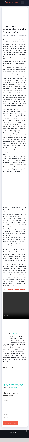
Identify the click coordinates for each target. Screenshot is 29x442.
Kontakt (16, 432)
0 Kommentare (14, 387)
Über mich (12, 432)
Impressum (18, 431)
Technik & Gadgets (21, 35)
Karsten (7, 35)
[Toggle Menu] (22, 2)
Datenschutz (23, 431)
